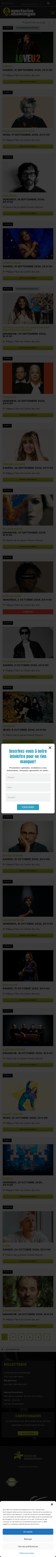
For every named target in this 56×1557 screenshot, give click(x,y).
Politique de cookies (26, 1553)
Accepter (28, 1532)
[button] (52, 1504)
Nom (10, 787)
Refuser (28, 1539)
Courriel (12, 797)
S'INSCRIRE (28, 807)
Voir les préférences (28, 1546)
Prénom (11, 777)
